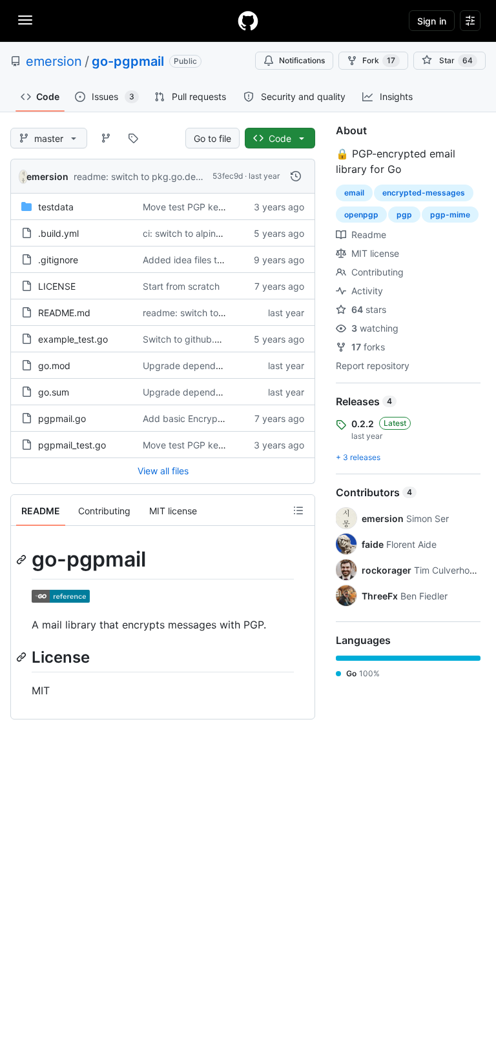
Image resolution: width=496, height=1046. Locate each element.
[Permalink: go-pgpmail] (23, 559)
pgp (404, 214)
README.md (64, 312)
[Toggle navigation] (25, 20)
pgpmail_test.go (72, 444)
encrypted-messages (423, 192)
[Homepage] (248, 20)
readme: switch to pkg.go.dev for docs (156, 176)
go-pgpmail (128, 61)
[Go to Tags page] (133, 138)
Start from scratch (181, 286)
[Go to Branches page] (105, 138)
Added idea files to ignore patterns (216, 259)
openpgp (361, 214)
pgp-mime (450, 214)
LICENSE (57, 286)
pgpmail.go (62, 418)
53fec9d (227, 176)
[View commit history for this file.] (296, 176)
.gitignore (58, 259)
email (354, 192)
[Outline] (298, 510)
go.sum (53, 392)
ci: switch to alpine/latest (195, 233)
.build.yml (58, 233)
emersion (54, 61)
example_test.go (73, 339)
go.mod (54, 365)
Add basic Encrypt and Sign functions (222, 418)
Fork (378, 60)
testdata (56, 206)
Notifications (302, 60)
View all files (163, 470)
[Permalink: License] (23, 657)
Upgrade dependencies (193, 365)
